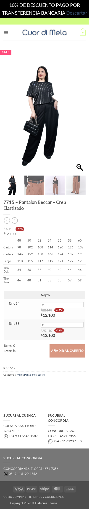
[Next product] (7, 220)
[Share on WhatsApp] (7, 383)
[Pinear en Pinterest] (36, 383)
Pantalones (30, 374)
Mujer (20, 374)
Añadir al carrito (67, 350)
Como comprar (14, 496)
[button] (5, 32)
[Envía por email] (28, 383)
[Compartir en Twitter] (21, 383)
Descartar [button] (76, 13)
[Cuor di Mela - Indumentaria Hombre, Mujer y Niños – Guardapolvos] (44, 33)
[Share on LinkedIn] (43, 383)
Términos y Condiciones (46, 496)
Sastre (41, 374)
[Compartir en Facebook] (14, 383)
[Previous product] (15, 220)
